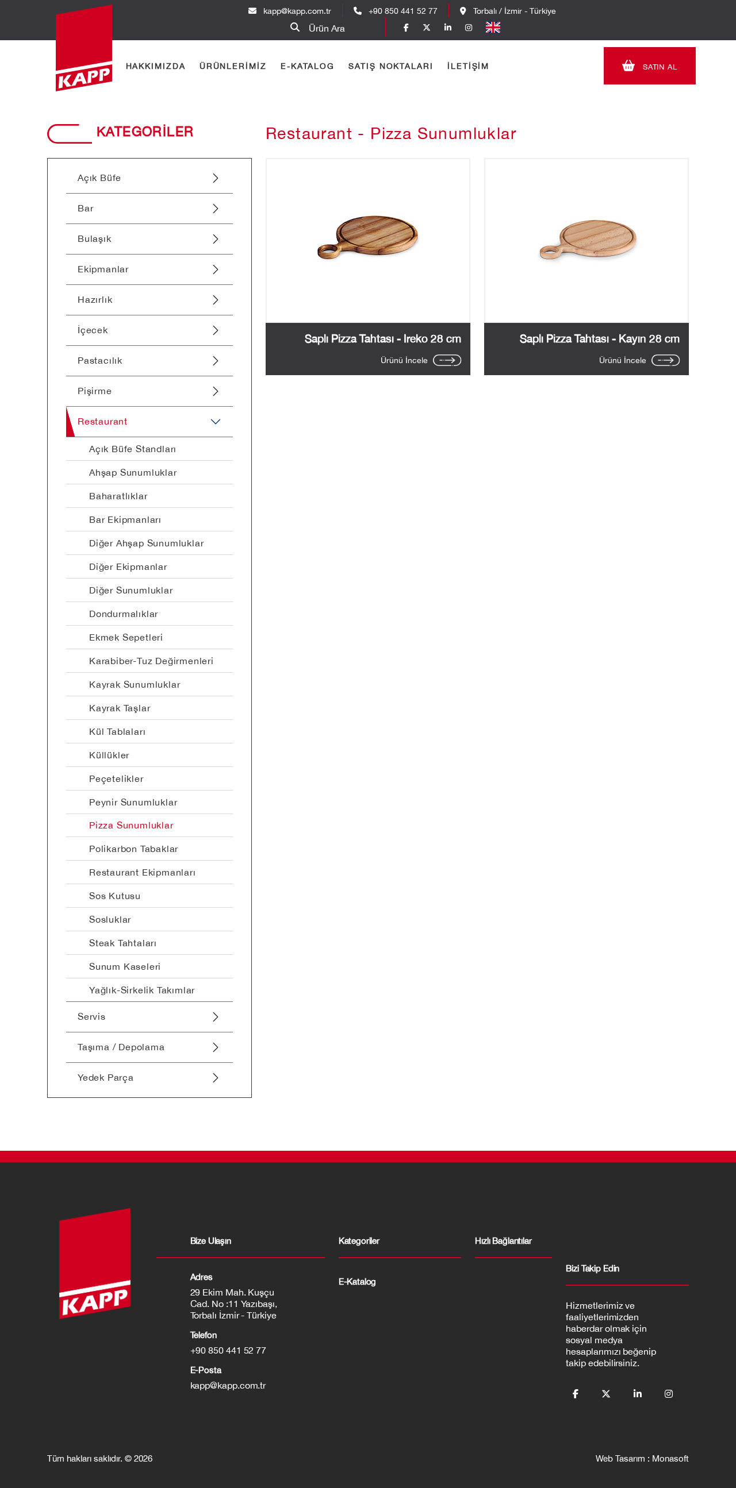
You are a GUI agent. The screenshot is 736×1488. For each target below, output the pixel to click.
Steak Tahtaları (123, 943)
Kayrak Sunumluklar (134, 684)
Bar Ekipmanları (125, 519)
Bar (85, 208)
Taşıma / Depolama (121, 1047)
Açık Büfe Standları (133, 449)
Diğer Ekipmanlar (128, 566)
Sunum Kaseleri (125, 966)
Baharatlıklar (118, 496)
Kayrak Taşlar (119, 708)
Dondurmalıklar (123, 613)
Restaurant (103, 421)
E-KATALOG (308, 66)
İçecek (93, 330)
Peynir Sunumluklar (133, 802)
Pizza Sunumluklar (131, 825)
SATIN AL (659, 67)
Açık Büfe (99, 177)
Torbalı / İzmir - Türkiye (513, 11)
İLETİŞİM (468, 66)
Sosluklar (110, 919)
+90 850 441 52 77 (402, 11)
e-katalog (358, 1281)
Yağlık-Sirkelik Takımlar (142, 990)
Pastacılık (100, 360)
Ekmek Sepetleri (126, 637)
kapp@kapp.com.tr (297, 11)
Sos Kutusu (115, 896)
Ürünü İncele (404, 360)
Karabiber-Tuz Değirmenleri (151, 661)
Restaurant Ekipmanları (142, 872)
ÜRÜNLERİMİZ (233, 66)
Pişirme (95, 391)
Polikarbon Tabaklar (133, 848)
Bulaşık (95, 238)
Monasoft (670, 1458)
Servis (92, 1016)
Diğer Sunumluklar (131, 590)
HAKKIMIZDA (156, 66)
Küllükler (109, 755)
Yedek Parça (106, 1077)
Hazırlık (95, 299)
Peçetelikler (116, 778)
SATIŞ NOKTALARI (391, 66)
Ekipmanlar (103, 269)
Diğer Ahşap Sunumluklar (146, 543)
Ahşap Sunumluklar (133, 472)
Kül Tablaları (117, 731)
